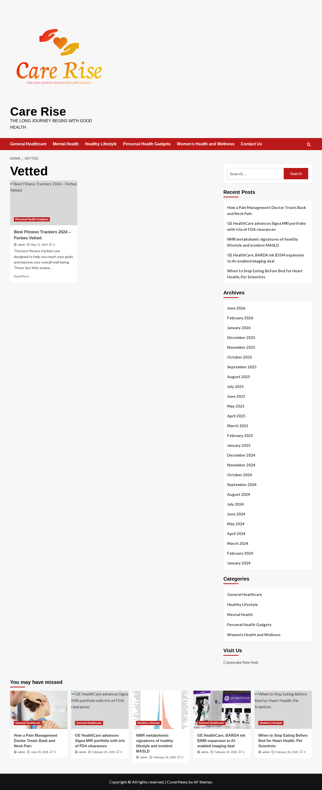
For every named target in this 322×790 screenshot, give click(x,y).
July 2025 (235, 386)
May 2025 (236, 406)
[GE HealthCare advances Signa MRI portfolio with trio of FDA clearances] (100, 710)
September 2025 (242, 367)
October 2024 (239, 474)
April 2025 (236, 416)
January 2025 (239, 445)
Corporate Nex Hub (240, 662)
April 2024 (236, 533)
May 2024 (236, 523)
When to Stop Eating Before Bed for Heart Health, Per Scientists (265, 274)
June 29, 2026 (39, 752)
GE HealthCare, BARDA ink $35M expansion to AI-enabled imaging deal (265, 258)
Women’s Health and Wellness (205, 144)
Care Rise (38, 111)
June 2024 (236, 514)
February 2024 (240, 553)
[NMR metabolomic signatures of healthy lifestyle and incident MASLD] (161, 710)
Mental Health (66, 144)
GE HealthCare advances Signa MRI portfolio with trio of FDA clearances (266, 226)
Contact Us (251, 144)
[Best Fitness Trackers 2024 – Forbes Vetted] (43, 203)
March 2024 (237, 543)
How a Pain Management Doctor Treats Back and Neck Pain (266, 210)
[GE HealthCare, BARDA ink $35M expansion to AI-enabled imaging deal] (222, 710)
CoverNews (177, 781)
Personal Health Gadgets (147, 144)
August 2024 (238, 494)
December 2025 (241, 337)
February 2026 (240, 318)
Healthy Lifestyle (101, 144)
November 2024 (241, 465)
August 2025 (238, 376)
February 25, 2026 (103, 752)
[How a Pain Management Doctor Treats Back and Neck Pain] (38, 710)
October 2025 (239, 357)
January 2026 (239, 327)
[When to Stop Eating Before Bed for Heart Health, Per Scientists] (283, 710)
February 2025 (240, 435)
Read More (21, 276)
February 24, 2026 (225, 752)
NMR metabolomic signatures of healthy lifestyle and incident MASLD (262, 242)
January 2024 (239, 563)
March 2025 (237, 425)
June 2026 (236, 308)
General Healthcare (28, 144)
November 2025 (241, 347)
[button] (309, 144)
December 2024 (241, 455)
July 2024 (235, 504)
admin (21, 244)
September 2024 (242, 484)
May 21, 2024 (39, 244)
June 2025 (236, 396)
